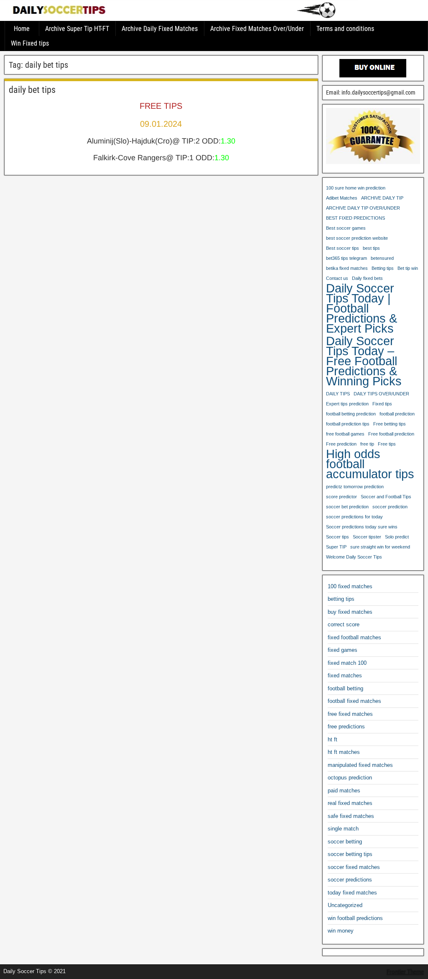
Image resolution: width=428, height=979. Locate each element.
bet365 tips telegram (346, 258)
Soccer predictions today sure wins (361, 526)
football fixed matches (354, 701)
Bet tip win (407, 268)
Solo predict (397, 536)
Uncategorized (345, 905)
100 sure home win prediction (355, 187)
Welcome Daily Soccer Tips (354, 556)
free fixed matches (350, 714)
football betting (345, 688)
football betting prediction (351, 413)
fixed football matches (354, 637)
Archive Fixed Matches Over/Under (257, 29)
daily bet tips (32, 90)
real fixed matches (350, 803)
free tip (367, 443)
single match (343, 828)
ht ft (332, 739)
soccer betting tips (350, 854)
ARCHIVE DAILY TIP (382, 197)
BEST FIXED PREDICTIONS (355, 217)
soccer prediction (390, 506)
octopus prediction (350, 777)
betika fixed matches (347, 268)
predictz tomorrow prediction (355, 486)
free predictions (346, 726)
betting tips (341, 599)
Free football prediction (391, 433)
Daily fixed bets (367, 278)
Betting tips (383, 268)
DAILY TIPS (338, 393)
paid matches (344, 790)
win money (341, 931)
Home (22, 29)
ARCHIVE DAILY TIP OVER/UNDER (363, 207)
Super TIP (336, 546)
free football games (345, 433)
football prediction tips (347, 423)
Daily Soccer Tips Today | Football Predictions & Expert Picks (361, 308)
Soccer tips (337, 536)
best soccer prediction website (357, 238)
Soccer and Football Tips (386, 496)
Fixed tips (382, 403)
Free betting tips (389, 423)
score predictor (341, 496)
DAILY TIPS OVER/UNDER (381, 393)
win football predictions (355, 918)
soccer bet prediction (347, 506)
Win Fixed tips (30, 43)
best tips (371, 248)
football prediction (397, 413)
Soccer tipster (367, 536)
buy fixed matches (350, 612)
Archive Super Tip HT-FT (77, 29)
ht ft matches (344, 752)
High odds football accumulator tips (370, 464)
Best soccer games (346, 228)
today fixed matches (352, 892)
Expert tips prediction (347, 403)
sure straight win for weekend (380, 546)
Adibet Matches (341, 197)
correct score (343, 624)
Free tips (387, 443)
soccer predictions (350, 879)
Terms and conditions (345, 29)
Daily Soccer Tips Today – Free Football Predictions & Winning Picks (364, 361)
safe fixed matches (351, 816)
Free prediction (341, 443)
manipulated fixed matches (360, 765)
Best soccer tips (342, 248)
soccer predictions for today (354, 516)
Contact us (337, 278)
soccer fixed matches (354, 867)
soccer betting (345, 841)
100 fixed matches (350, 586)
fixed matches (345, 675)
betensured (382, 258)
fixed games (342, 650)
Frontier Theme (405, 972)
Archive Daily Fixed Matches (160, 29)
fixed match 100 (347, 663)
